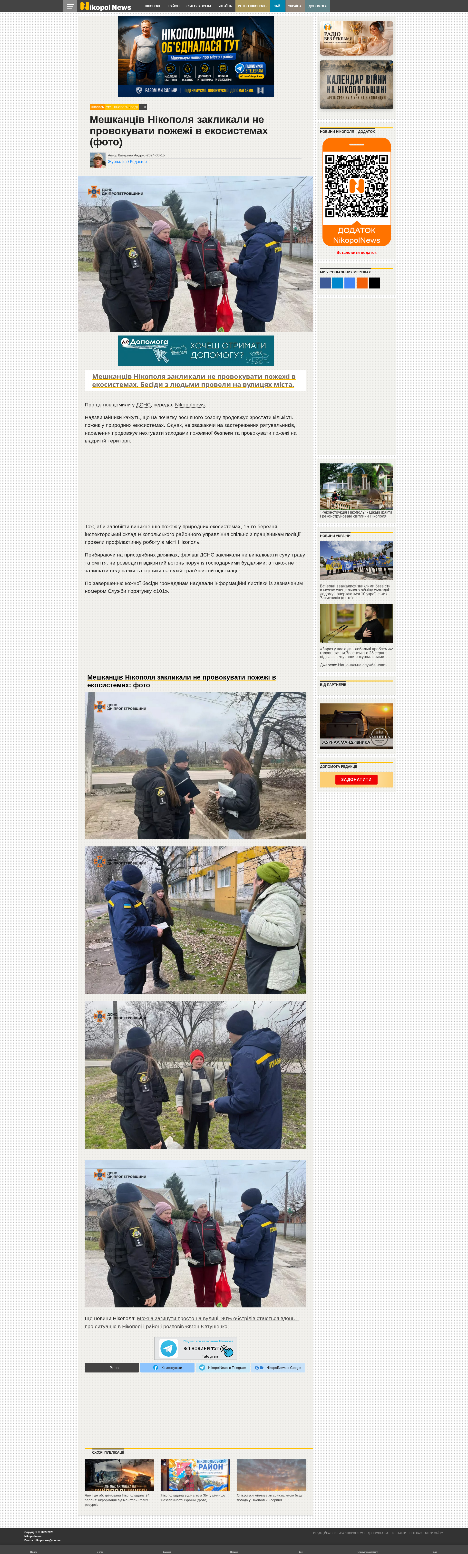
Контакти (399, 1533)
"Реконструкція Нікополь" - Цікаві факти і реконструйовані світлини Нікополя (356, 514)
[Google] (349, 283)
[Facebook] (325, 283)
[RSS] (362, 283)
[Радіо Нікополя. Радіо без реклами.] (356, 38)
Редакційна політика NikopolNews (338, 1533)
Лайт (277, 6)
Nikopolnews (190, 404)
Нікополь (153, 6)
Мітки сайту (434, 1533)
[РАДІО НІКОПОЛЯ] (356, 84)
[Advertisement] (195, 486)
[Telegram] (337, 283)
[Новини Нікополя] (105, 10)
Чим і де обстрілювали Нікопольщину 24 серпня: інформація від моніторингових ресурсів (117, 1499)
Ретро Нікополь (252, 6)
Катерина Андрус (132, 155)
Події (134, 107)
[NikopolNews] (195, 1348)
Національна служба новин (363, 665)
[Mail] (374, 283)
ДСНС (143, 404)
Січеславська (198, 6)
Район (173, 6)
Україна (225, 6)
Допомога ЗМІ (378, 1533)
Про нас (416, 1533)
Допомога (318, 6)
